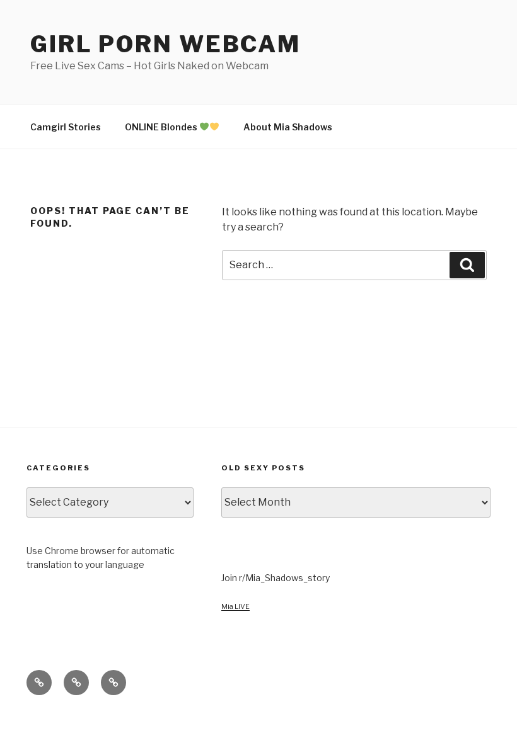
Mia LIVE (235, 606)
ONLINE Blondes (162, 127)
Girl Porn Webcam (165, 44)
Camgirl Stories (65, 127)
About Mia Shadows (287, 127)
